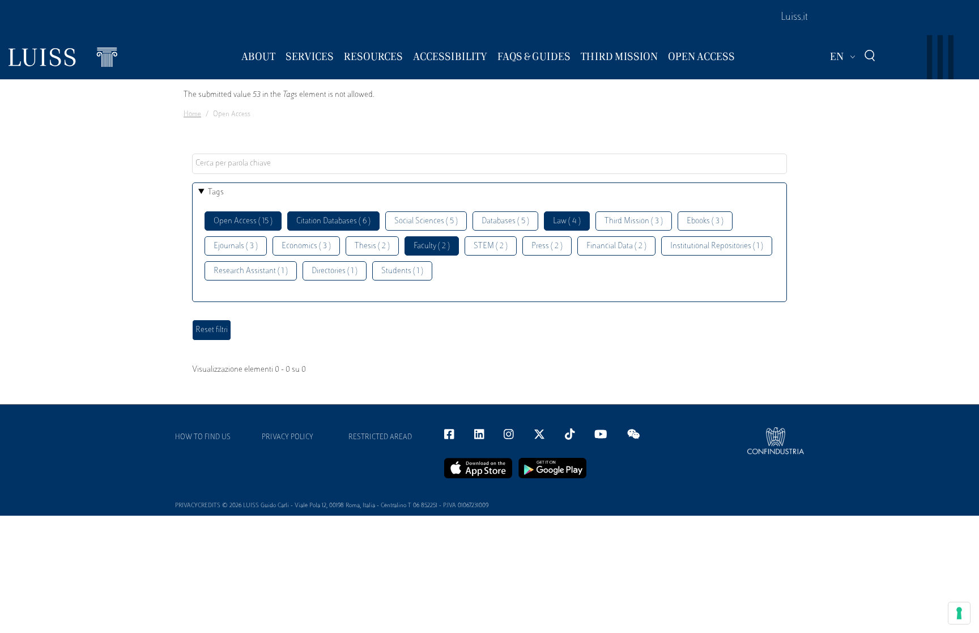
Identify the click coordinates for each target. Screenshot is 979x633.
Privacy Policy (287, 437)
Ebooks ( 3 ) (705, 221)
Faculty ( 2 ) (432, 246)
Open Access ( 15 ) (243, 221)
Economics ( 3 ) (306, 246)
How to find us (203, 437)
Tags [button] (216, 192)
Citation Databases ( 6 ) (333, 221)
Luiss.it (794, 17)
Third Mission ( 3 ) (634, 221)
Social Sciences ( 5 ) (426, 221)
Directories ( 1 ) (334, 271)
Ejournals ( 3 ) (236, 246)
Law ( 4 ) (567, 221)
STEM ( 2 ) (491, 246)
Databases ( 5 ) (505, 221)
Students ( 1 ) (402, 271)
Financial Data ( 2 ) (616, 246)
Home (192, 114)
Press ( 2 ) (547, 246)
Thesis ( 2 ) (372, 246)
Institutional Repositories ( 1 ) (716, 246)
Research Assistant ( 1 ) (251, 271)
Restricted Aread (380, 437)
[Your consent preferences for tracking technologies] (959, 613)
